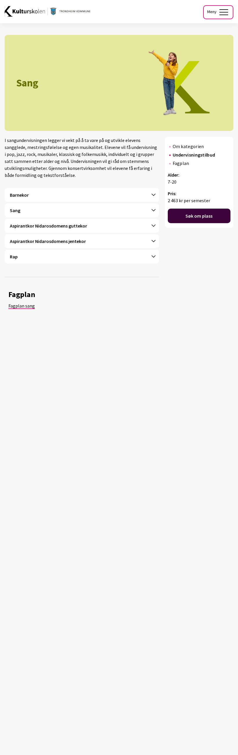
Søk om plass (198, 216)
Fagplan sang (21, 306)
